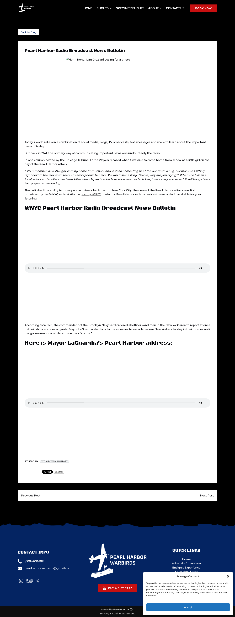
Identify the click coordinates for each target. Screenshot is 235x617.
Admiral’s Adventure (186, 563)
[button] (228, 576)
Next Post (207, 495)
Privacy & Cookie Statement (117, 613)
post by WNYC (91, 194)
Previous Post (30, 495)
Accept (188, 607)
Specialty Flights (130, 8)
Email (60, 472)
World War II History (54, 461)
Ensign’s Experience (186, 567)
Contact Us (175, 8)
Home (88, 8)
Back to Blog (28, 32)
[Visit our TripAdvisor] (29, 581)
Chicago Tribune (77, 160)
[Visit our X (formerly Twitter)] (37, 581)
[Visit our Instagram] (21, 581)
